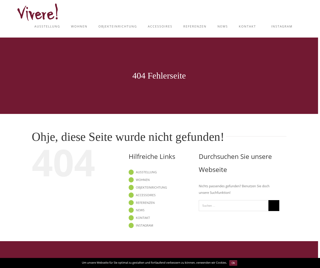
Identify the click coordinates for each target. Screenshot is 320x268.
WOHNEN (143, 180)
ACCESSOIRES (146, 195)
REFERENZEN (145, 203)
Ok (233, 263)
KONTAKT (143, 218)
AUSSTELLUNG (146, 172)
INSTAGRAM (144, 225)
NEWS (140, 210)
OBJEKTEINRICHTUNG (151, 187)
